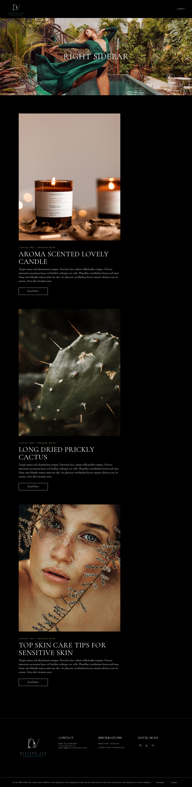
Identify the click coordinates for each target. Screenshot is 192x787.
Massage (43, 247)
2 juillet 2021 (26, 247)
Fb (140, 745)
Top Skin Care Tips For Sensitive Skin (62, 649)
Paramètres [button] (160, 782)
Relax (52, 247)
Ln (153, 745)
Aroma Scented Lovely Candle (64, 258)
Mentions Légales (108, 744)
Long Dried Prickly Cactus (56, 453)
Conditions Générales (111, 748)
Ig (146, 745)
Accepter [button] (174, 782)
